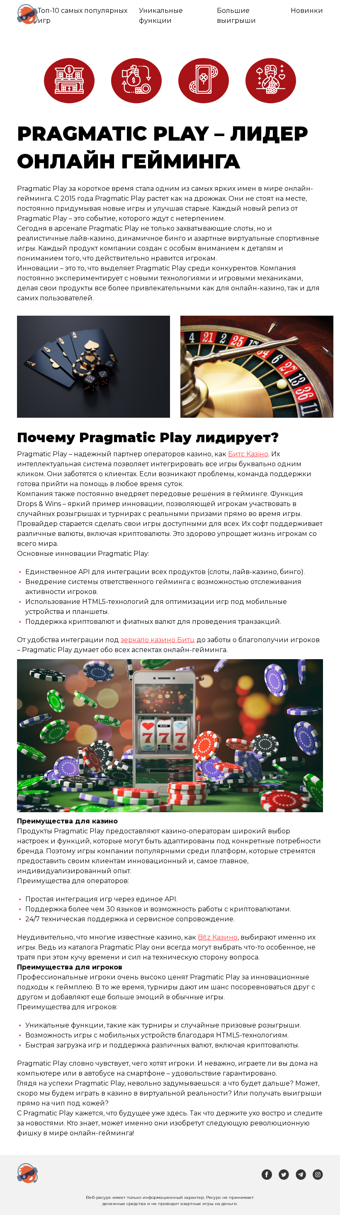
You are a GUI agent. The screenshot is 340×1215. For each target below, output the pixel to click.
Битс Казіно (248, 454)
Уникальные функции (161, 15)
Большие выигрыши (236, 15)
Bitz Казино (218, 937)
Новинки (307, 11)
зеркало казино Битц (158, 640)
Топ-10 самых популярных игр (82, 15)
